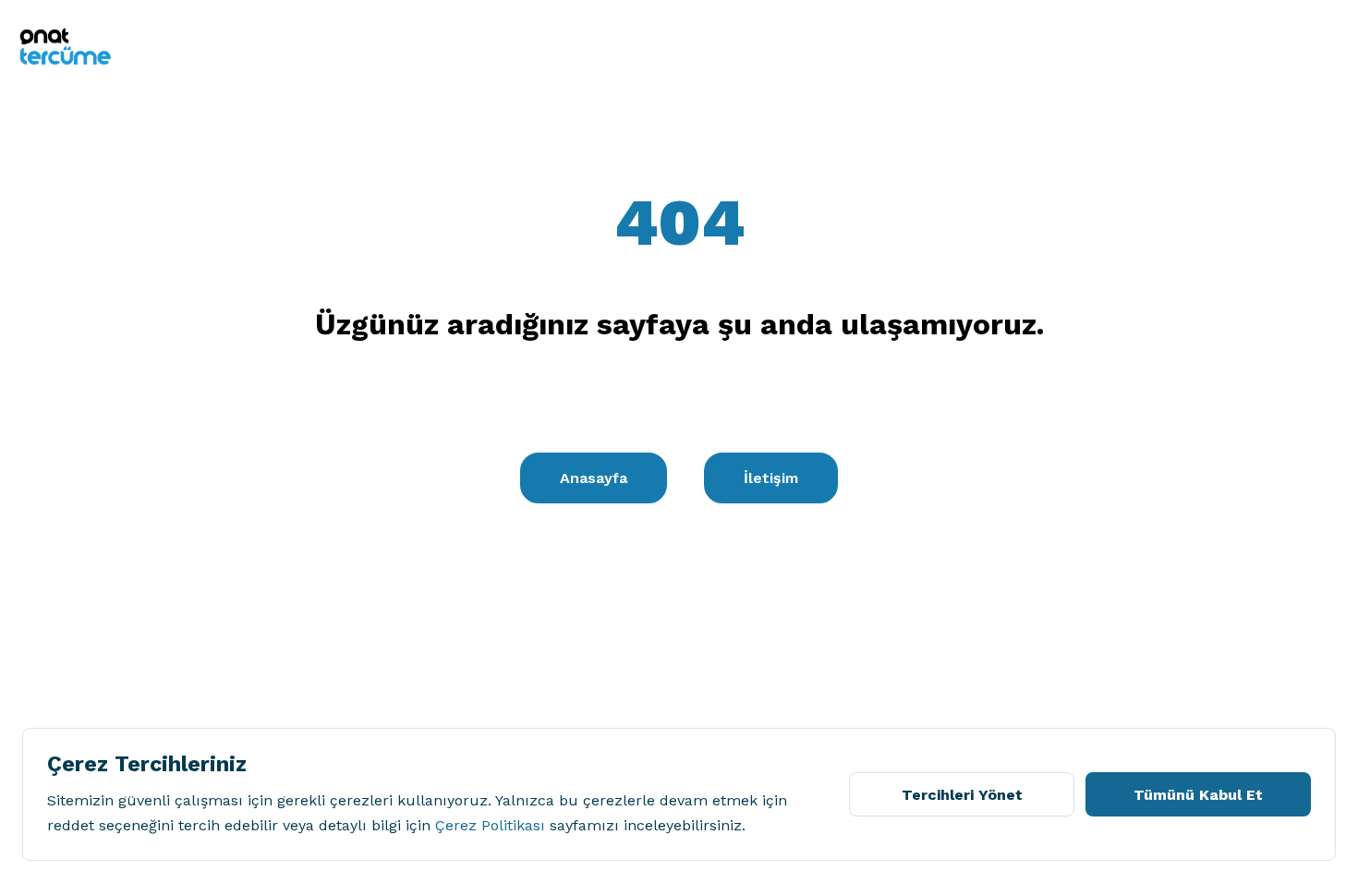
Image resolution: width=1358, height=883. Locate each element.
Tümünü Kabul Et (1198, 795)
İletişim (771, 478)
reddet (70, 825)
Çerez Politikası (490, 825)
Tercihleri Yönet (962, 795)
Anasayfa (593, 478)
